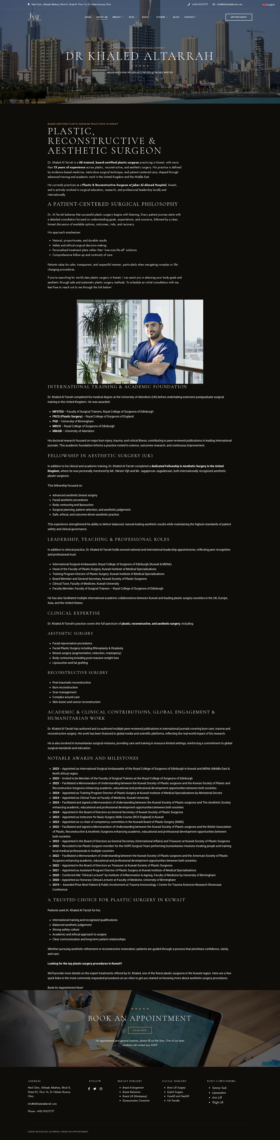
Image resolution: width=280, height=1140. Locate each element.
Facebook (89, 1088)
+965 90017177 (199, 4)
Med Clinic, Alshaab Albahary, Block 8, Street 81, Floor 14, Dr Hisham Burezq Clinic (71, 4)
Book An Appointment (75, 1131)
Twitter (94, 1088)
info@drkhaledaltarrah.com (229, 4)
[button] (239, 17)
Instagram (101, 1088)
